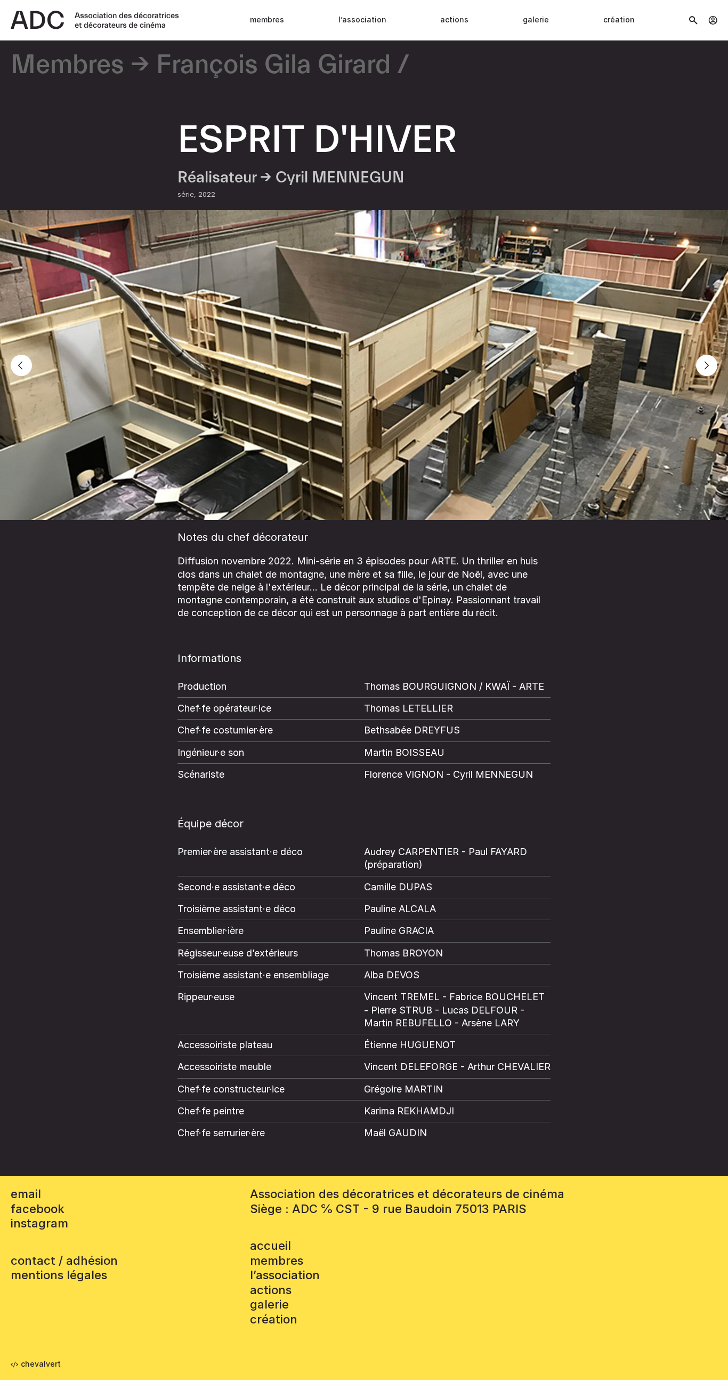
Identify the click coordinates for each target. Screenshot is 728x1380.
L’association (362, 19)
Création (619, 19)
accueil (270, 1246)
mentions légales (59, 1275)
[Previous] (21, 365)
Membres (267, 19)
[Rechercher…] (693, 20)
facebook (37, 1209)
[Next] (706, 365)
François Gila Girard (273, 65)
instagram (39, 1223)
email (26, 1194)
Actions (454, 19)
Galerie (536, 19)
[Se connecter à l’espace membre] (712, 20)
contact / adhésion (64, 1260)
